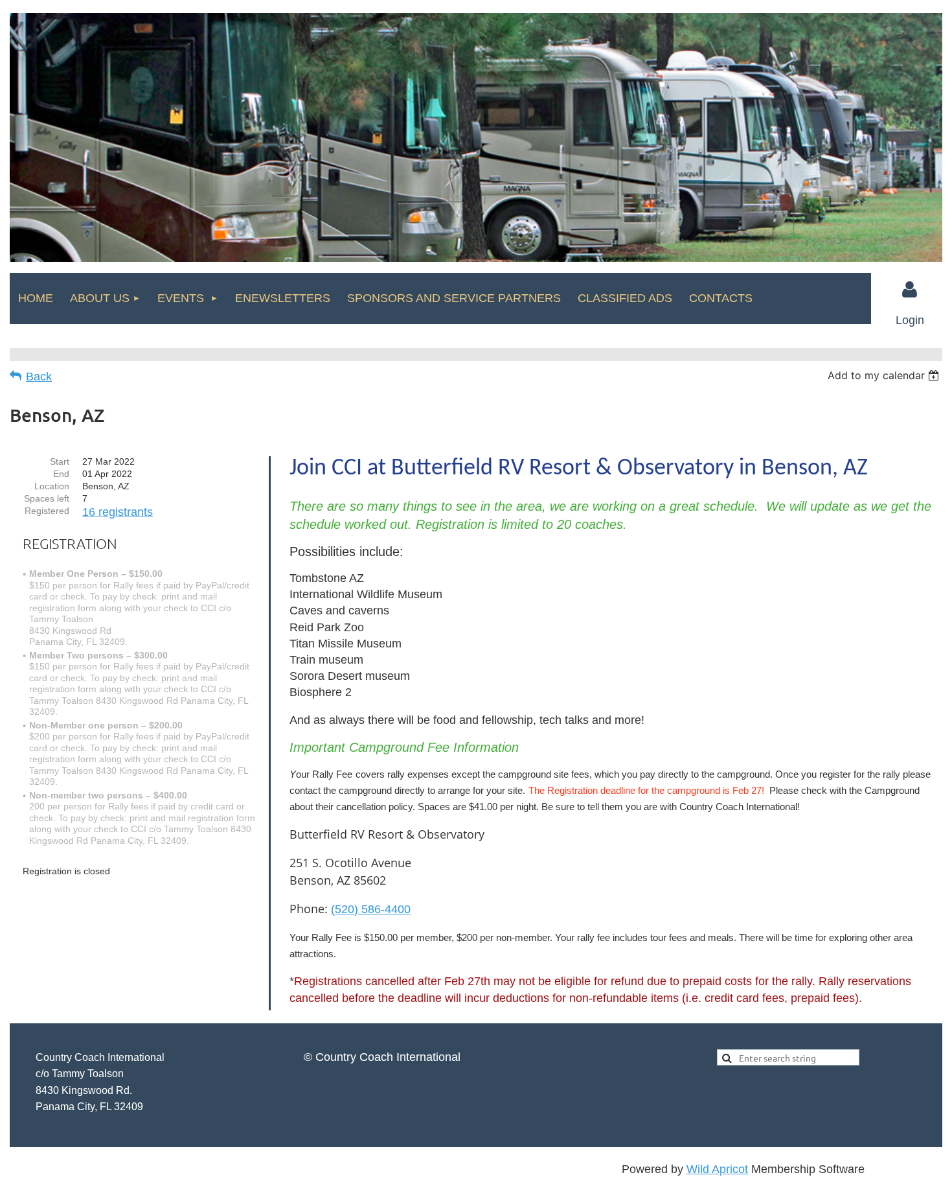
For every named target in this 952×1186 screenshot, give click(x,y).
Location (51, 486)
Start (59, 461)
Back (39, 376)
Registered (47, 511)
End (61, 474)
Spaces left (46, 498)
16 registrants (117, 512)
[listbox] (885, 375)
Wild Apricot (717, 1169)
